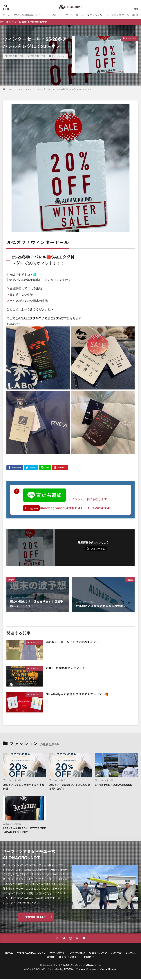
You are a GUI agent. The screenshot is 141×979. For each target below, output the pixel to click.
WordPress (109, 969)
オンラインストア (69, 956)
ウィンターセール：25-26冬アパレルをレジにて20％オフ (65, 89)
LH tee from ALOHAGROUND (113, 785)
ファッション (94, 14)
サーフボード (54, 14)
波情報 (51, 956)
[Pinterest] (60, 467)
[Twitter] (31, 467)
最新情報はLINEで (35, 916)
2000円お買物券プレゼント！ (65, 668)
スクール (116, 952)
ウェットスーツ (74, 14)
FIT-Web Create (74, 969)
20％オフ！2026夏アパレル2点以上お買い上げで (69, 787)
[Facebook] (14, 467)
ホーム (6, 14)
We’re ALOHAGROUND (28, 14)
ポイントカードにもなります (86, 499)
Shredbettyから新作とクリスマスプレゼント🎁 (77, 694)
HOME (9, 89)
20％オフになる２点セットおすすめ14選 (23, 787)
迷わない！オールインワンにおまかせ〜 (72, 642)
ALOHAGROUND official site (81, 964)
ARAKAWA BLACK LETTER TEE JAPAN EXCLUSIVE (24, 830)
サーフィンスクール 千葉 (120, 14)
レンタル (131, 952)
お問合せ (89, 956)
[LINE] (45, 467)
